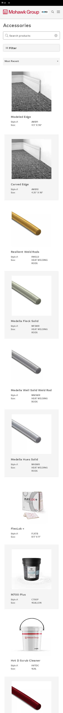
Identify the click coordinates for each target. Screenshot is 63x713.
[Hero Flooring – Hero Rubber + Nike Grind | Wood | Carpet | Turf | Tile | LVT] (44, 12)
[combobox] (31, 61)
